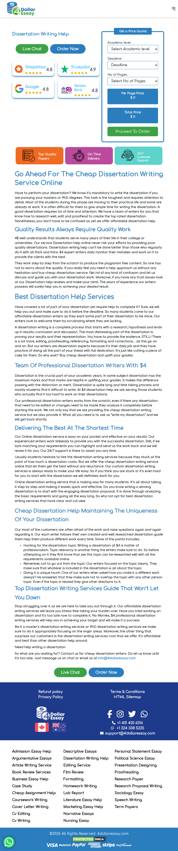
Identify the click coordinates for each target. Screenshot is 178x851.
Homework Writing (80, 786)
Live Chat (32, 49)
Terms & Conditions (127, 692)
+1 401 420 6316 (130, 723)
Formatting (73, 779)
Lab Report (73, 793)
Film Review (73, 772)
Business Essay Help (30, 779)
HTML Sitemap (127, 697)
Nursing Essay (76, 821)
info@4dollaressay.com (117, 658)
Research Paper (129, 779)
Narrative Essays (78, 814)
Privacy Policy (50, 697)
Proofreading (127, 772)
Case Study (22, 786)
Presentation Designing (136, 765)
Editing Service (76, 765)
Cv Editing (21, 814)
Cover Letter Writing (30, 807)
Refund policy (50, 692)
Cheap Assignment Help (34, 793)
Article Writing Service (31, 765)
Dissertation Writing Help (86, 758)
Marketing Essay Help (83, 807)
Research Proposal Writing (138, 786)
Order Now (68, 49)
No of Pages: (117, 74)
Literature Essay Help (82, 800)
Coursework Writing (29, 800)
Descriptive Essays (80, 751)
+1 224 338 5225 (130, 728)
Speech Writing (128, 800)
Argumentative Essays (31, 758)
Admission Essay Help (31, 751)
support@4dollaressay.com (130, 733)
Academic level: (119, 42)
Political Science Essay (135, 758)
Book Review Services (31, 772)
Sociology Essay (129, 793)
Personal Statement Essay (138, 751)
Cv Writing (21, 821)
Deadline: (114, 58)
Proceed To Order (132, 131)
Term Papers (126, 807)
